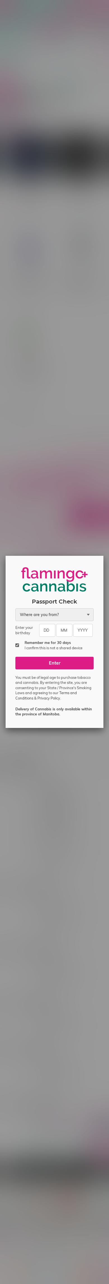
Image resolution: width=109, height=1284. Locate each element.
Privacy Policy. (49, 698)
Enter (54, 663)
